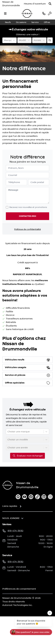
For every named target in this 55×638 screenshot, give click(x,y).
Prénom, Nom (16, 168)
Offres (47, 22)
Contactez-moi (27, 216)
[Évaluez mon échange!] (50, 40)
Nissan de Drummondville (11, 4)
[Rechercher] (50, 3)
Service (35, 22)
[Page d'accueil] (7, 485)
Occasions (21, 22)
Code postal (37, 182)
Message (13, 190)
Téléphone (14, 182)
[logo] (27, 13)
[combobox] (4, 40)
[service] (50, 13)
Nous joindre (11, 518)
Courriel (12, 175)
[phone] (44, 13)
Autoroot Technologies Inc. (17, 605)
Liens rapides (9, 506)
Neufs (8, 22)
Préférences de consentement (19, 589)
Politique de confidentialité (27, 229)
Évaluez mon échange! (30, 455)
